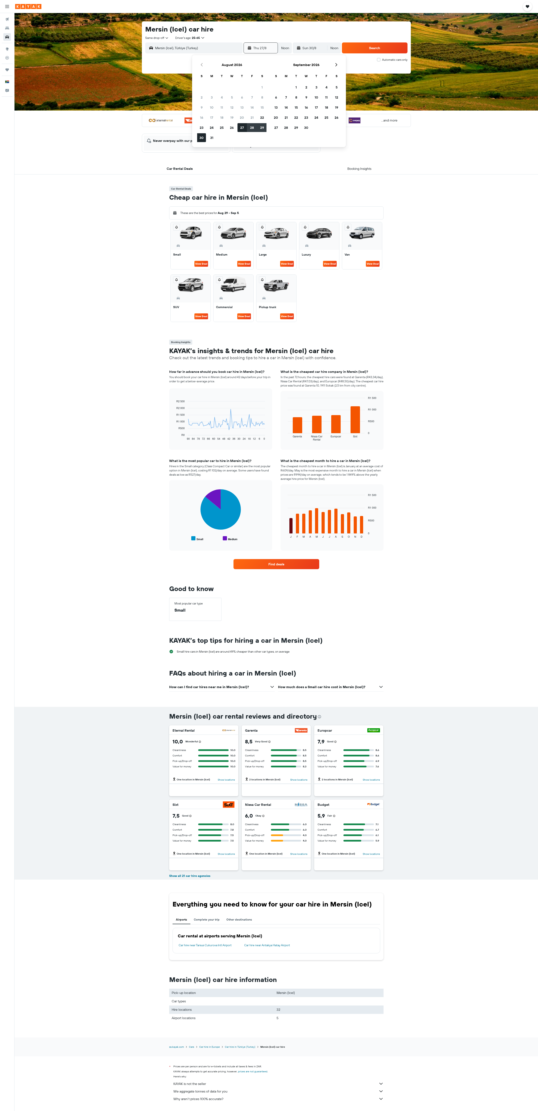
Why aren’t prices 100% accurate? (198, 1099)
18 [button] (221, 117)
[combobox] (157, 38)
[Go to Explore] (7, 49)
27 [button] (242, 127)
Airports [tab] (181, 919)
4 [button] (222, 97)
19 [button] (231, 117)
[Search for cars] (7, 37)
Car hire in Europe (209, 1046)
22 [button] (262, 117)
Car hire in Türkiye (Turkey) (240, 1046)
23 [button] (201, 127)
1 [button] (262, 87)
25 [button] (222, 127)
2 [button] (202, 97)
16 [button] (201, 117)
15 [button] (262, 107)
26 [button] (232, 127)
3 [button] (212, 97)
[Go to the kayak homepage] (28, 6)
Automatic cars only (394, 60)
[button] (7, 6)
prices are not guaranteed (252, 1071)
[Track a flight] (7, 58)
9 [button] (202, 107)
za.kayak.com (176, 1046)
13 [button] (242, 107)
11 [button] (221, 107)
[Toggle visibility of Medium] (230, 538)
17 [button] (211, 117)
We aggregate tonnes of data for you (200, 1091)
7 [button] (252, 97)
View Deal (201, 263)
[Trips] (7, 70)
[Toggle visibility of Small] (197, 538)
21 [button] (252, 117)
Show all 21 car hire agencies (189, 876)
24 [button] (212, 127)
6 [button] (242, 97)
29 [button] (262, 127)
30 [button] (201, 138)
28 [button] (252, 127)
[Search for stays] (7, 28)
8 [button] (262, 97)
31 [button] (211, 138)
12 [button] (231, 107)
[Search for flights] (7, 19)
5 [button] (232, 97)
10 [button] (212, 107)
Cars (191, 1046)
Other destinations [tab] (239, 919)
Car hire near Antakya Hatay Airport (267, 945)
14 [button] (252, 107)
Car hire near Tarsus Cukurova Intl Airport (205, 945)
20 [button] (242, 117)
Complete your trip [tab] (207, 919)
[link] (276, 564)
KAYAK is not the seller (189, 1084)
